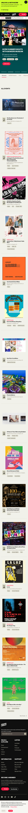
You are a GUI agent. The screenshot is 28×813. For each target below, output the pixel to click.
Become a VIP (18, 764)
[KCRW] (3, 726)
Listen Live (6, 14)
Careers (3, 764)
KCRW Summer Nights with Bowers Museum (12, 50)
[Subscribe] (25, 734)
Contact (3, 771)
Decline (3, 810)
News (2, 745)
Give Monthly (14, 789)
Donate (24, 14)
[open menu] (2, 14)
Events (2, 754)
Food (2, 749)
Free (16, 59)
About (2, 762)
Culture (3, 752)
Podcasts (17, 747)
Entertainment (4, 747)
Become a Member (19, 762)
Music (4, 59)
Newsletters (4, 769)
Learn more (6, 63)
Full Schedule (18, 750)
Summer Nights (10, 59)
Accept (10, 810)
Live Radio (17, 743)
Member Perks (18, 771)
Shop (16, 769)
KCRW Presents (12, 75)
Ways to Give (18, 766)
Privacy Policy (14, 806)
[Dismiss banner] (25, 2)
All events (4, 75)
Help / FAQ (3, 766)
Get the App (5, 10)
